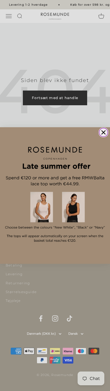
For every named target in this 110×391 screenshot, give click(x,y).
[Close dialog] (103, 132)
